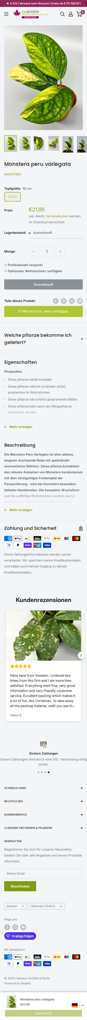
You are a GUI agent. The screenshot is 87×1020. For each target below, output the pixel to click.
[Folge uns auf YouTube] (23, 927)
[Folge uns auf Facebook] (7, 927)
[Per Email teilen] (80, 301)
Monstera (12, 174)
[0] (79, 14)
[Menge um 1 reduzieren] (33, 251)
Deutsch (12, 906)
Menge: (10, 251)
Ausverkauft (43, 284)
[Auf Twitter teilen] (72, 301)
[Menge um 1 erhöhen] (60, 251)
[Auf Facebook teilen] (56, 301)
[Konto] (71, 14)
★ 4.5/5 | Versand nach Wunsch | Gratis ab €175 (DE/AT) (43, 3)
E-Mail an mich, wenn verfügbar (43, 311)
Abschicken (20, 886)
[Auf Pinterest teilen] (64, 301)
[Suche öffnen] (62, 14)
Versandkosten (57, 216)
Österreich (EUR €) (43, 906)
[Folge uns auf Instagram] (15, 927)
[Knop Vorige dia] (6, 655)
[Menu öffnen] (6, 14)
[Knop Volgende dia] (81, 655)
